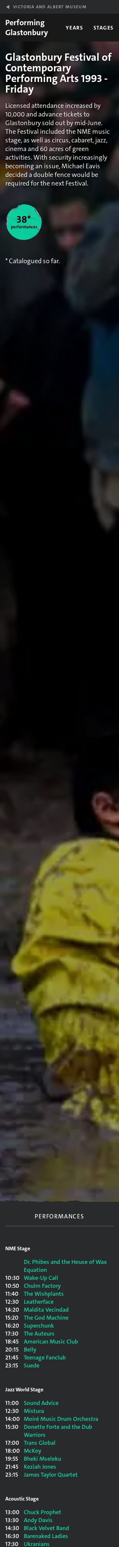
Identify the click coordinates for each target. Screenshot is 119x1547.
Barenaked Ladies (46, 1536)
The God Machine (46, 1318)
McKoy (32, 1451)
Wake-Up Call (41, 1278)
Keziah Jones (40, 1467)
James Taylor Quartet (51, 1475)
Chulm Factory (42, 1286)
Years (74, 27)
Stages (104, 27)
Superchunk (39, 1326)
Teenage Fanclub (45, 1357)
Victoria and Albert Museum (50, 7)
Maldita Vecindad (46, 1310)
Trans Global (40, 1443)
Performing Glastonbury (26, 27)
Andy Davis (38, 1520)
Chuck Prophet (42, 1512)
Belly (30, 1350)
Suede (31, 1365)
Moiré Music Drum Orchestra (61, 1419)
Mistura (34, 1411)
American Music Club (51, 1342)
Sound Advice (41, 1403)
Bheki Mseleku (42, 1459)
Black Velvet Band (46, 1528)
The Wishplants (44, 1294)
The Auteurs (39, 1334)
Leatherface (39, 1302)
